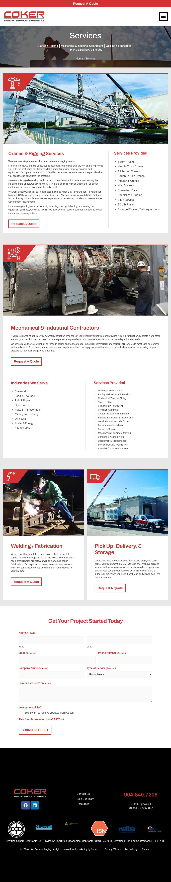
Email (27, 653)
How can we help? (35, 683)
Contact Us (83, 793)
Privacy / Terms (113, 849)
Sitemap (146, 849)
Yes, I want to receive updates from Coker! (49, 712)
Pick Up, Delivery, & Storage (86, 49)
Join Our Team (85, 798)
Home (79, 58)
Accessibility (131, 849)
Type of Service (101, 668)
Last (89, 646)
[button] (163, 16)
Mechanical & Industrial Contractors (82, 45)
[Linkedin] (35, 805)
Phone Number (112, 653)
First (21, 646)
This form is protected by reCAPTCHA (41, 719)
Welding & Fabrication (119, 45)
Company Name (33, 668)
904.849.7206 (140, 795)
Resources (83, 803)
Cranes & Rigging (48, 45)
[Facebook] (25, 805)
